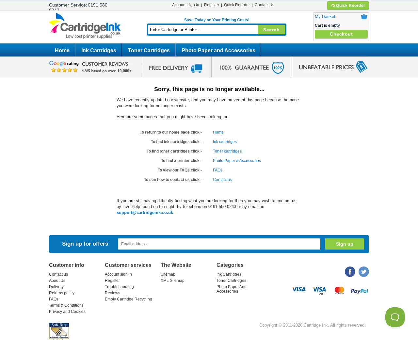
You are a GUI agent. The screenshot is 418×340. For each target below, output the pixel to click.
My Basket (325, 16)
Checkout (341, 34)
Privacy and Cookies (67, 311)
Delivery (56, 286)
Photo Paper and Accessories (218, 50)
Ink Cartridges (98, 50)
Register (211, 5)
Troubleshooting (119, 286)
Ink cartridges (225, 141)
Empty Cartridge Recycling (128, 299)
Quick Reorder (350, 5)
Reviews (112, 293)
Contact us (222, 179)
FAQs (217, 170)
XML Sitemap (173, 280)
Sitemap (168, 274)
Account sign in (185, 5)
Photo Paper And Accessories (232, 289)
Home (62, 50)
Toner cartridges (227, 151)
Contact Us (264, 5)
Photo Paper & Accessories (237, 160)
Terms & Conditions (66, 305)
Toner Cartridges (149, 50)
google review (91, 67)
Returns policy (61, 293)
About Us (57, 280)
